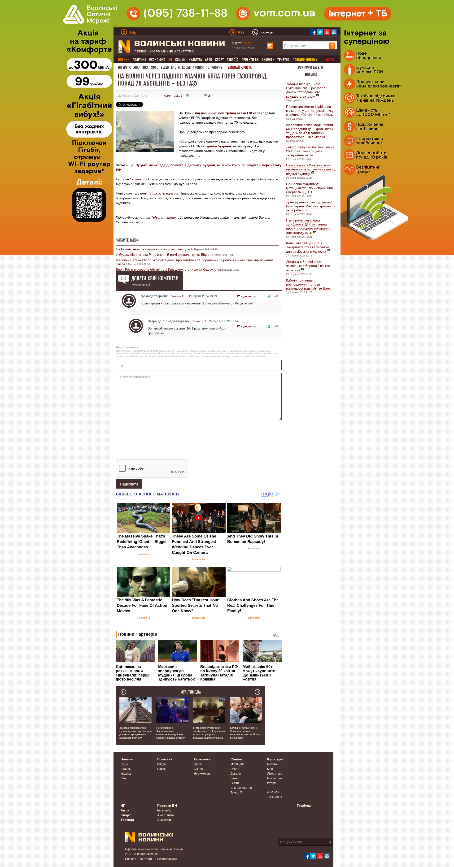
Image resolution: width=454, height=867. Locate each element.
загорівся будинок (216, 145)
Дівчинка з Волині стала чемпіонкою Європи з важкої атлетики (308, 265)
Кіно (270, 769)
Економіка (157, 59)
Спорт (219, 59)
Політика (139, 59)
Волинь (126, 769)
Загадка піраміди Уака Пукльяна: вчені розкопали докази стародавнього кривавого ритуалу (306, 90)
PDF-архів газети (310, 67)
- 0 (276, 296)
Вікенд (235, 778)
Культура (195, 59)
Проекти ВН (250, 59)
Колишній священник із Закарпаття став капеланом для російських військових (307, 247)
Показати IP (177, 296)
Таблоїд (232, 59)
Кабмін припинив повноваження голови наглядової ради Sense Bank (308, 284)
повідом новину (304, 59)
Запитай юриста (240, 67)
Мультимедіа (190, 692)
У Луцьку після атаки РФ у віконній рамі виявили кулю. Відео (163, 254)
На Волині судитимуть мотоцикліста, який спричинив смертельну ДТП (309, 187)
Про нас (130, 859)
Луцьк (124, 764)
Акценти (268, 59)
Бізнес (198, 769)
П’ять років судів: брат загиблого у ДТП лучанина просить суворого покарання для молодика (308, 226)
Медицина (237, 764)
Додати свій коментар (154, 278)
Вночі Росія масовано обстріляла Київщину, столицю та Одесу (164, 269)
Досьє (186, 67)
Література (274, 773)
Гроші (198, 764)
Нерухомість (202, 773)
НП (123, 805)
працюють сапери (163, 193)
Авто (208, 59)
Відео (165, 67)
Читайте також (128, 240)
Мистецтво (274, 778)
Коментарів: (173, 95)
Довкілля (236, 773)
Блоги (175, 67)
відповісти (248, 296)
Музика (272, 764)
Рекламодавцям (166, 859)
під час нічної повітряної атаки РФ (223, 112)
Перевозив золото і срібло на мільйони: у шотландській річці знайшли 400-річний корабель (309, 110)
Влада (161, 764)
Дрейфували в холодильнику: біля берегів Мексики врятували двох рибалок (310, 205)
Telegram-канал (163, 217)
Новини (311, 75)
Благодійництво (241, 787)
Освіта (235, 769)
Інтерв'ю (124, 67)
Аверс (329, 59)
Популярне (214, 67)
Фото (154, 67)
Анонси (198, 67)
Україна (126, 773)
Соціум (180, 59)
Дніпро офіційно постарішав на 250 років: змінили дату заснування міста (310, 150)
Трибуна (283, 59)
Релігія (235, 783)
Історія (271, 783)
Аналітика (140, 67)
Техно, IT (236, 792)
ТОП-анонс (274, 796)
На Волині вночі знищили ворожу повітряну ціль (153, 249)
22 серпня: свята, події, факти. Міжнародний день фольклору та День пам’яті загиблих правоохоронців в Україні (310, 130)
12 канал (137, 179)
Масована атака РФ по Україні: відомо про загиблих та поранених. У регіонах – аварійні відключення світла (194, 261)
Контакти (146, 859)
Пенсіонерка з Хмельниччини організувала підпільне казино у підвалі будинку (310, 169)
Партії (161, 769)
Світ (123, 778)
